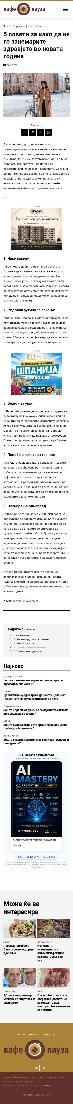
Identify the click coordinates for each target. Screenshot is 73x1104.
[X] (32, 132)
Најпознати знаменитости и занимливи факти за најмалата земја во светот (50, 953)
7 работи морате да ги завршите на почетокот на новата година (36, 586)
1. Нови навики (21, 635)
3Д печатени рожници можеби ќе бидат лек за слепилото (19, 999)
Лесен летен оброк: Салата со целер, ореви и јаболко (18, 949)
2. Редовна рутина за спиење (31, 639)
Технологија (9, 991)
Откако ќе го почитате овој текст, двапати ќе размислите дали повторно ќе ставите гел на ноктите (53, 1003)
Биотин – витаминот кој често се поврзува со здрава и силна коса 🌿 (33, 682)
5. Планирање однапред (28, 651)
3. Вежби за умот (24, 643)
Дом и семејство (12, 705)
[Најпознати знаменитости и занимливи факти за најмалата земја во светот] (53, 928)
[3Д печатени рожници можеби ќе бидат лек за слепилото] (19, 977)
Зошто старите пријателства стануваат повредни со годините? (36, 741)
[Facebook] (24, 132)
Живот (7, 26)
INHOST (47, 1085)
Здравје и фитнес (24, 26)
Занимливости (11, 735)
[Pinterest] (40, 132)
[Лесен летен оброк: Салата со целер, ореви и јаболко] (19, 928)
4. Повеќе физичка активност (31, 647)
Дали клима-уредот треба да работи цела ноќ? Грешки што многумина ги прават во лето (34, 697)
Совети (40, 26)
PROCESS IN (24, 1077)
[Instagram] (37, 1068)
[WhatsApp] (48, 132)
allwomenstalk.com (25, 600)
